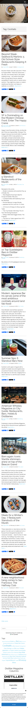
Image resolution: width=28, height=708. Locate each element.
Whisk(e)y (22, 660)
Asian (12, 641)
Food (12, 648)
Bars (17, 641)
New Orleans (11, 654)
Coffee (13, 646)
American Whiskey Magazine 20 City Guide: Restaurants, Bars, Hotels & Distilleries (12, 411)
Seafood (24, 656)
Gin (15, 648)
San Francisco (17, 656)
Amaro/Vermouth (6, 641)
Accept (14, 704)
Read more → (18, 86)
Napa (20, 652)
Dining (21, 646)
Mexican (16, 652)
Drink (24, 646)
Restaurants (4, 656)
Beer (21, 641)
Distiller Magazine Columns (14, 669)
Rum (11, 656)
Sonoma (5, 658)
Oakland (21, 654)
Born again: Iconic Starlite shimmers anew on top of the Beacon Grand (11, 460)
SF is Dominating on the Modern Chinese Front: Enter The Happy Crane (13, 119)
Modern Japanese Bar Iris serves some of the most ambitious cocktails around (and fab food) (13, 298)
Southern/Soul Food (18, 658)
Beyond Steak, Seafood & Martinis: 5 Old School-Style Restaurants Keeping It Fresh (13, 59)
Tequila (3, 660)
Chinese (23, 643)
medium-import (10, 652)
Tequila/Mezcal (10, 660)
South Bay (10, 658)
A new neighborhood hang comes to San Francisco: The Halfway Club (12, 581)
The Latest (8, 126)
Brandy (4, 643)
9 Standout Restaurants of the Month (11, 179)
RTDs (8, 656)
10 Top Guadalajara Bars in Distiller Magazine (11, 252)
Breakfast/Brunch (10, 643)
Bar (15, 641)
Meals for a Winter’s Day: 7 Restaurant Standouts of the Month (12, 519)
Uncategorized (20, 67)
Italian (22, 648)
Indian (18, 648)
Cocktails (7, 645)
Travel (16, 660)
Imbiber (20, 363)
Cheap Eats (17, 643)
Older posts (4, 621)
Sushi (24, 658)
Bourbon (24, 641)
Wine (14, 662)
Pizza (25, 654)
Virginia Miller (6, 67)
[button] (26, 690)
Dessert (17, 646)
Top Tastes (21, 306)
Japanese (5, 650)
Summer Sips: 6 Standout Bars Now (12, 359)
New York (16, 654)
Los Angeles (11, 650)
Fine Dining (7, 648)
